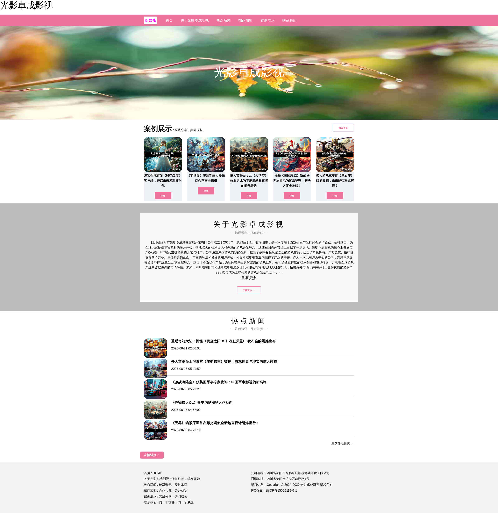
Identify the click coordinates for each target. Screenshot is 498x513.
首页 (169, 20)
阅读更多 (343, 128)
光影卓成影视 (26, 5)
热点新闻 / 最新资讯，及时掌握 (165, 484)
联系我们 (289, 20)
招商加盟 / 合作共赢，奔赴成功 (165, 490)
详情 (163, 196)
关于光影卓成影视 (195, 20)
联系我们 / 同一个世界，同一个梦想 (169, 502)
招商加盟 (245, 20)
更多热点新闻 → (342, 443)
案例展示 (267, 20)
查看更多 (249, 277)
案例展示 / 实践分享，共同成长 (165, 496)
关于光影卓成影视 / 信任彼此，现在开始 (172, 479)
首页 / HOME (153, 473)
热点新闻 (224, 20)
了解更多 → (249, 290)
